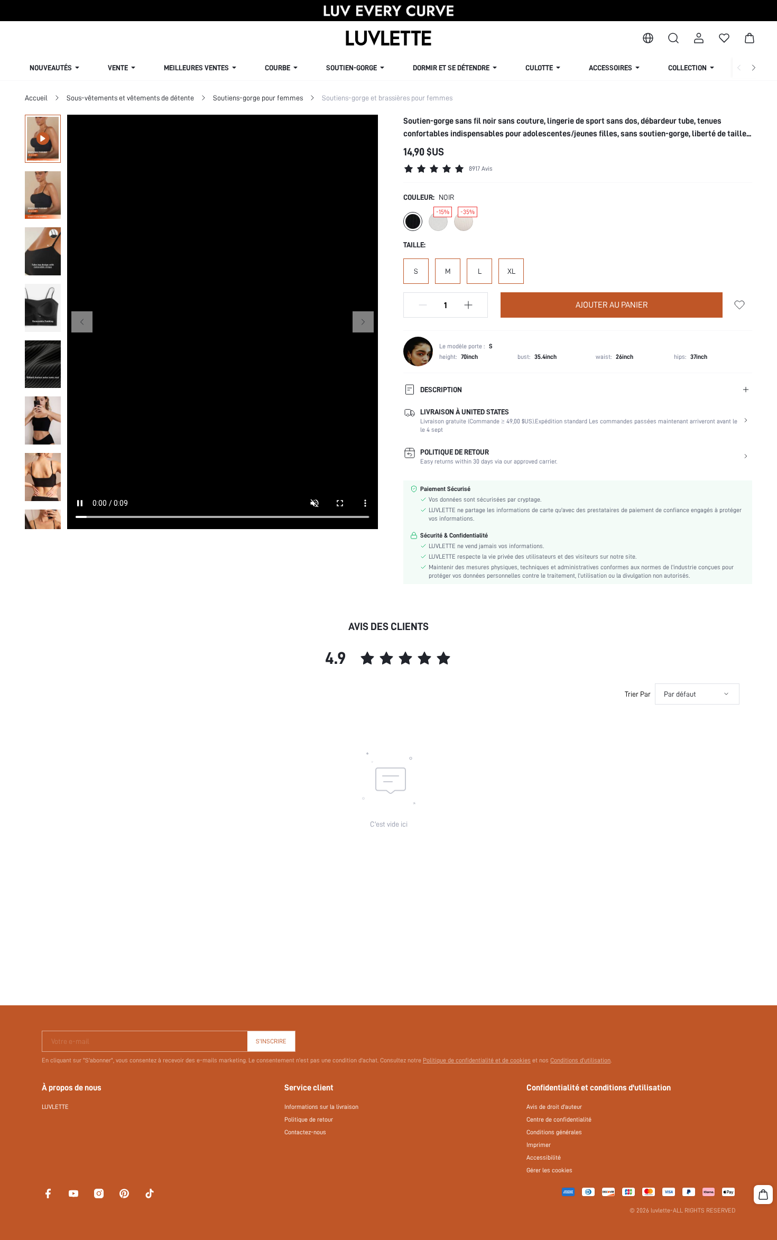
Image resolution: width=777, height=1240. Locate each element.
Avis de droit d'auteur (554, 1107)
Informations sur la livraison (321, 1107)
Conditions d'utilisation (580, 1060)
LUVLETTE (55, 1107)
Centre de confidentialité (558, 1119)
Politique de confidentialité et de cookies (477, 1060)
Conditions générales (554, 1132)
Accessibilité (543, 1157)
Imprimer (538, 1145)
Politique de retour (308, 1119)
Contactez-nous (305, 1132)
